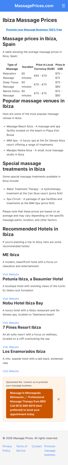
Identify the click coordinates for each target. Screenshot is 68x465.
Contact (37, 446)
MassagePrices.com (34, 5)
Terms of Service (21, 448)
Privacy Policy (7, 448)
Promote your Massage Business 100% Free (34, 29)
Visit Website (11, 274)
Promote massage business (49, 450)
